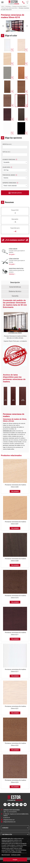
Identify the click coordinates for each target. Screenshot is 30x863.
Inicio (2, 6)
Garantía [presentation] (15, 296)
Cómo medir (13, 249)
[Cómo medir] (5, 251)
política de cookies (16, 851)
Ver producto (15, 491)
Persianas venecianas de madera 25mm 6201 (15, 523)
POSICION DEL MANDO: (9, 175)
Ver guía (11, 254)
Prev (3, 26)
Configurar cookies (15, 854)
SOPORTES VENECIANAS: (9, 183)
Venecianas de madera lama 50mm (9, 8)
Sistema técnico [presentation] (15, 291)
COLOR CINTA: (6, 167)
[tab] (15, 283)
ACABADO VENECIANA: (9, 159)
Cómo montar (14, 259)
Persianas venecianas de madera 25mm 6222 (15, 744)
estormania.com (7, 431)
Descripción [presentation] (15, 282)
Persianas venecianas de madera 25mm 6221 (15, 707)
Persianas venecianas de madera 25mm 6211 (15, 633)
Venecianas (8, 6)
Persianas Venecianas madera (19, 6)
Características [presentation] (15, 287)
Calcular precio (16, 193)
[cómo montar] (5, 261)
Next (27, 26)
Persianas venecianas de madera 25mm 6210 (15, 596)
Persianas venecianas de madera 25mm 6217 (15, 670)
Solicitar (11, 274)
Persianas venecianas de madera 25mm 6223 (15, 781)
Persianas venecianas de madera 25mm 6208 (15, 560)
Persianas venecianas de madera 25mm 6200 (15, 486)
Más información (6, 854)
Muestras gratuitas (16, 268)
